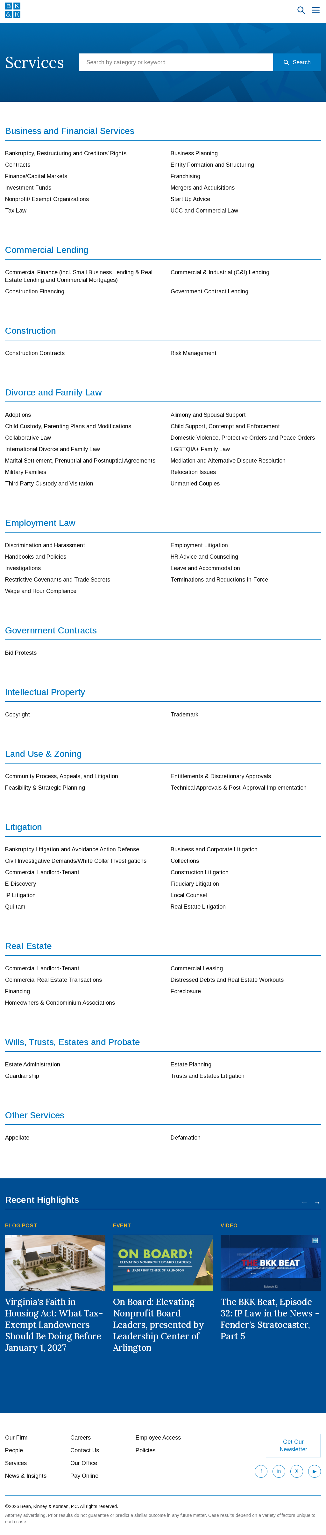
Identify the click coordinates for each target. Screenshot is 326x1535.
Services (16, 1463)
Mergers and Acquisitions (203, 188)
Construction (30, 331)
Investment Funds (28, 188)
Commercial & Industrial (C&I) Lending (220, 272)
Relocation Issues (193, 472)
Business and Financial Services (69, 131)
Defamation (186, 1137)
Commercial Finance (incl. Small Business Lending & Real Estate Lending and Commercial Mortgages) (78, 276)
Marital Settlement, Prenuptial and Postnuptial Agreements (80, 460)
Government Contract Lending (209, 291)
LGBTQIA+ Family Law (200, 449)
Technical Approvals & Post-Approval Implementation (239, 788)
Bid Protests (21, 653)
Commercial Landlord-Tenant (42, 872)
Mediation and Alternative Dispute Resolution (228, 460)
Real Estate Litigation (198, 907)
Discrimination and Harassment (45, 545)
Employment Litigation (199, 545)
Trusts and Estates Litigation (207, 1076)
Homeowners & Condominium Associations (60, 1003)
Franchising (185, 176)
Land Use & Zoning (43, 754)
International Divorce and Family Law (52, 449)
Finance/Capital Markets (36, 176)
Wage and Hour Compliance (40, 591)
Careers (80, 1437)
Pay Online (84, 1476)
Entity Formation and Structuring (212, 165)
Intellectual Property (45, 692)
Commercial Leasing (197, 968)
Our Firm (16, 1437)
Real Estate (28, 946)
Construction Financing (34, 291)
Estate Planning (191, 1064)
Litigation (23, 827)
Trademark (184, 714)
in (279, 1471)
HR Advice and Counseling (204, 557)
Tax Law (15, 210)
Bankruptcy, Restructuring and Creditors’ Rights (65, 153)
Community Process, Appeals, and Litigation (61, 776)
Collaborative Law (28, 438)
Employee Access (158, 1437)
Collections (185, 861)
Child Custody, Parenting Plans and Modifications (68, 426)
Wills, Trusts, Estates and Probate (72, 1042)
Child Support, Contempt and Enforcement (225, 426)
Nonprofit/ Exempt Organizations (47, 199)
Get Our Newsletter (293, 1446)
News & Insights (25, 1476)
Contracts (17, 165)
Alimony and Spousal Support (208, 415)
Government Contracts (50, 630)
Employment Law (40, 523)
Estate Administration (32, 1064)
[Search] (301, 10)
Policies (145, 1450)
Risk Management (193, 353)
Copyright (17, 714)
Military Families (25, 472)
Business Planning (194, 153)
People (14, 1450)
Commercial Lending (47, 250)
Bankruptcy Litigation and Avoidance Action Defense (72, 849)
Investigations (23, 568)
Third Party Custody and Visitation (49, 483)
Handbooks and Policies (35, 557)
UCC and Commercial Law (204, 210)
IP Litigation (20, 895)
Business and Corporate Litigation (214, 849)
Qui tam (15, 907)
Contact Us (84, 1450)
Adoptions (18, 415)
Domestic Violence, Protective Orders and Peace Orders (243, 438)
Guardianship (22, 1076)
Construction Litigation (200, 872)
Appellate (17, 1137)
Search (302, 62)
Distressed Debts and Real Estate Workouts (227, 980)
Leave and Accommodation (205, 568)
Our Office (83, 1463)
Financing (17, 991)
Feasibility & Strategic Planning (45, 788)
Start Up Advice (190, 199)
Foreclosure (186, 991)
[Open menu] (316, 10)
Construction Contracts (35, 353)
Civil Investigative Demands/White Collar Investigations (75, 861)
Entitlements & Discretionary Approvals (221, 776)
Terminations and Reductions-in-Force (219, 579)
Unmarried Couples (195, 483)
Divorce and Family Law (53, 392)
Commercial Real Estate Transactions (53, 980)
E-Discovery (20, 884)
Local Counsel (189, 895)
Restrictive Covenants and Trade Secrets (57, 579)
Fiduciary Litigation (195, 884)
